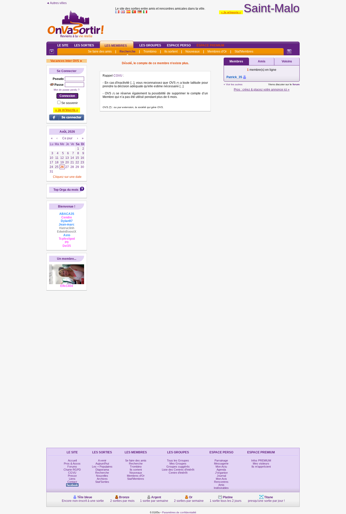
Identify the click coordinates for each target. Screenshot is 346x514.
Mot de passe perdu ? (67, 89)
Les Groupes (150, 45)
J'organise (221, 472)
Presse (72, 475)
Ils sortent (171, 51)
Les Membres (116, 45)
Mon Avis (221, 478)
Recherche (128, 51)
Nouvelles (102, 475)
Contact (72, 481)
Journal (221, 475)
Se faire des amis (100, 51)
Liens (72, 478)
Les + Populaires (102, 466)
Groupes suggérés (178, 466)
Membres (236, 61)
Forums (72, 466)
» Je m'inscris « (231, 12)
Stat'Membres (244, 51)
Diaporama (102, 469)
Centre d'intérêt (178, 472)
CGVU (117, 75)
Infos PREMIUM (261, 460)
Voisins (287, 61)
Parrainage (221, 460)
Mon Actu (221, 466)
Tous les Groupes (178, 460)
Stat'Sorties (102, 481)
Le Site (62, 45)
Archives (102, 478)
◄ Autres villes (56, 3)
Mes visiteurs (261, 463)
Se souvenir (69, 103)
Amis (261, 61)
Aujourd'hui (102, 463)
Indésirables (221, 487)
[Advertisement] (207, 26)
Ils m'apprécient (261, 466)
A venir (102, 460)
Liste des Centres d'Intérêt (178, 469)
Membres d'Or (217, 51)
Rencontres (221, 481)
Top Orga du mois (66, 190)
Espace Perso (179, 45)
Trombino (150, 51)
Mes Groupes (177, 463)
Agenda (221, 469)
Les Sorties (84, 45)
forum (296, 84)
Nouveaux (192, 51)
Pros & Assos (72, 463)
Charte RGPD (72, 469)
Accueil (72, 460)
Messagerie (221, 463)
